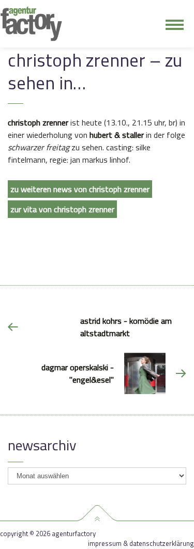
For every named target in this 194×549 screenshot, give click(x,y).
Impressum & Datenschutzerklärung (141, 543)
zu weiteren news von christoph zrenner (80, 189)
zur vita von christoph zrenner (62, 209)
